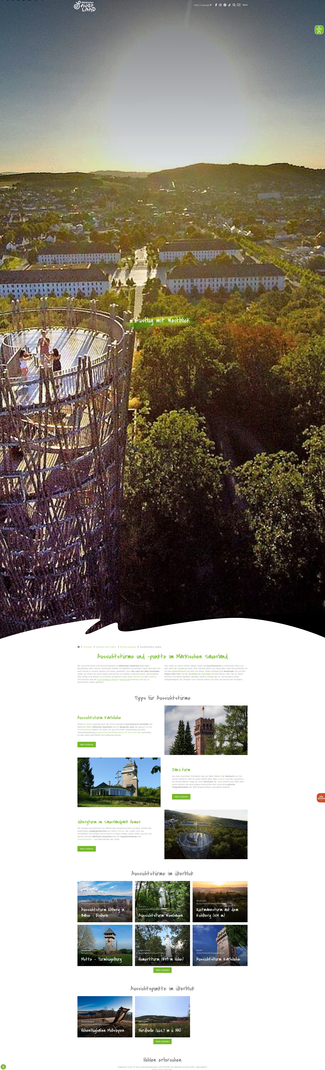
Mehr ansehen (162, 970)
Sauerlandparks (84, 839)
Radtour (152, 676)
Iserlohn (221, 779)
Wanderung (138, 676)
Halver (89, 724)
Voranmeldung (84, 729)
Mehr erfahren (86, 744)
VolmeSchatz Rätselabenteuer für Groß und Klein (118, 732)
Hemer (121, 831)
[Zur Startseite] (84, 5)
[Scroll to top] (319, 1064)
